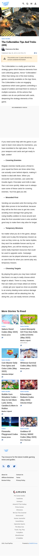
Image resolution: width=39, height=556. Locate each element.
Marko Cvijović (25, 340)
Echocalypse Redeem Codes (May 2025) (27, 397)
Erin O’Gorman (25, 440)
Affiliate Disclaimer (8, 477)
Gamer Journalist (19, 518)
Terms (18, 477)
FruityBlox (19, 532)
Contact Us (19, 474)
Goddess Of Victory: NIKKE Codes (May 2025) (28, 434)
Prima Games (19, 507)
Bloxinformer (19, 535)
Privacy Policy (20, 480)
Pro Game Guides (19, 496)
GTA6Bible (19, 538)
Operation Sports (19, 524)
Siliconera (19, 510)
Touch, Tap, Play (19, 529)
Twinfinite (19, 498)
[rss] (4, 466)
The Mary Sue (19, 527)
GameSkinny (20, 521)
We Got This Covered (19, 513)
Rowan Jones (6, 335)
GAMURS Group (33, 543)
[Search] (23, 4)
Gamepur (19, 501)
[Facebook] (8, 466)
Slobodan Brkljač (7, 374)
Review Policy (6, 480)
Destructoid (19, 515)
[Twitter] (14, 466)
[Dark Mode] (27, 4)
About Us (4, 474)
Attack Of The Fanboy (19, 504)
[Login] (35, 4)
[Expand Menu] (31, 4)
